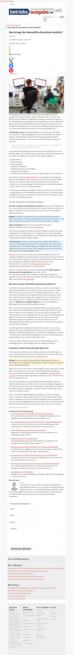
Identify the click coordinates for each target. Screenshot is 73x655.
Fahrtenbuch (26, 640)
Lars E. (13, 36)
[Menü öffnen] (55, 10)
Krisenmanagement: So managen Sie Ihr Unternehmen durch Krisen (26, 579)
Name (12, 509)
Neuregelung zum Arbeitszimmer (22, 472)
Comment (13, 529)
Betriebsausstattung (28, 612)
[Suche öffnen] (60, 10)
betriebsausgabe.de (14, 25)
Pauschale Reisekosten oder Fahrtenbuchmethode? (28, 430)
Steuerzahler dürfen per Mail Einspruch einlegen (20, 591)
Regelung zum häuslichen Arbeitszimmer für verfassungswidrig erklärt (34, 447)
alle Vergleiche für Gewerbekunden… (41, 635)
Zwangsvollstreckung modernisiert (17, 596)
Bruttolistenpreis (27, 637)
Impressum (53, 619)
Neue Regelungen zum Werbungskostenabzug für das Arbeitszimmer (34, 455)
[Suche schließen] (44, 19)
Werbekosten (26, 620)
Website (12, 522)
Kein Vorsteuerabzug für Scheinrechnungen (19, 593)
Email (12, 515)
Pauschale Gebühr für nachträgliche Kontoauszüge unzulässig (32, 414)
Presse (52, 610)
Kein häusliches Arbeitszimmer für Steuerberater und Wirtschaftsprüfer (35, 464)
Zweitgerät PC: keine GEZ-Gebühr (16, 599)
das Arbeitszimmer (33, 177)
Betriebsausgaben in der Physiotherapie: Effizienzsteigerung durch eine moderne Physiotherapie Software (36, 568)
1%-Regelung (26, 634)
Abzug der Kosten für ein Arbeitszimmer (24, 439)
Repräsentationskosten (29, 623)
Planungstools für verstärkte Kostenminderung (20, 574)
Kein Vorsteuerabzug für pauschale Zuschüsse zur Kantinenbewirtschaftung (36, 422)
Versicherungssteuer (28, 643)
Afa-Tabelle (39, 610)
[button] (9, 46)
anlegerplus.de (38, 227)
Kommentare (13, 74)
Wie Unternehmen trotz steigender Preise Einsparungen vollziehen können (27, 571)
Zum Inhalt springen (7, 1)
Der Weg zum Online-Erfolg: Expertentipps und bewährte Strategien (26, 576)
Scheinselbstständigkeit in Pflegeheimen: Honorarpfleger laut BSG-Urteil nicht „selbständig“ (32, 588)
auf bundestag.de (28, 279)
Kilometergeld (26, 626)
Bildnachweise (54, 613)
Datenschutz (53, 616)
